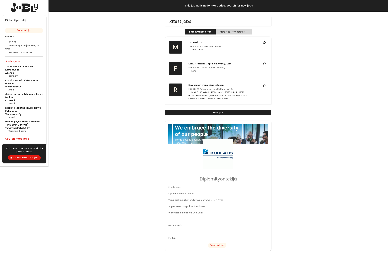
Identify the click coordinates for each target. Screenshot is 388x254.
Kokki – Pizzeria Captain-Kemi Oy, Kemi (210, 64)
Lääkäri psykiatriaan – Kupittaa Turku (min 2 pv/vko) (22, 123)
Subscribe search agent (25, 157)
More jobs (218, 112)
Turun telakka (195, 42)
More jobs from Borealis (232, 31)
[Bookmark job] (265, 42)
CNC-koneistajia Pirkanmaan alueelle (21, 82)
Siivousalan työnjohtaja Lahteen (206, 85)
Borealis (9, 36)
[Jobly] (24, 7)
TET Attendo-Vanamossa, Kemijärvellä (19, 68)
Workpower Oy (13, 86)
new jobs (247, 6)
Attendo (9, 73)
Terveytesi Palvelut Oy (17, 128)
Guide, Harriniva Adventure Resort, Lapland (24, 95)
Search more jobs (17, 139)
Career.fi (10, 100)
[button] (383, 5)
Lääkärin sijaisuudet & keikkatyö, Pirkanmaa (23, 109)
